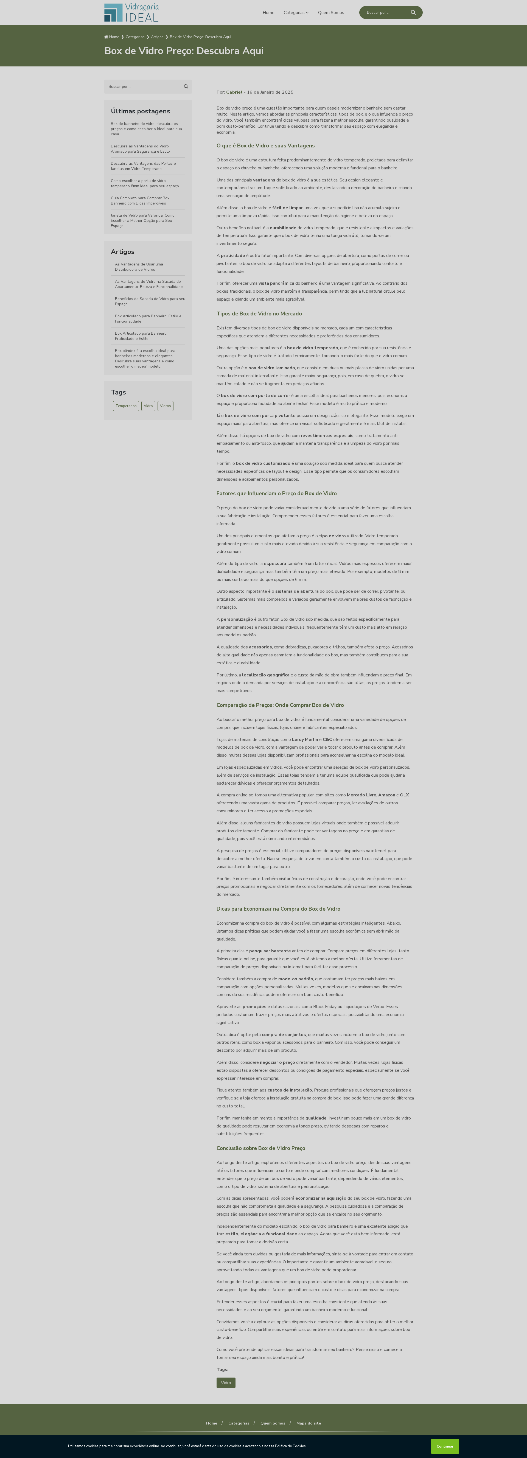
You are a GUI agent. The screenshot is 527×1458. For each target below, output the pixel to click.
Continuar (445, 1446)
